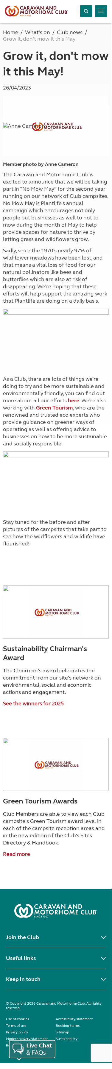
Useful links (21, 958)
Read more (16, 854)
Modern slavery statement (27, 1039)
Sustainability (66, 1039)
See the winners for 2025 (33, 703)
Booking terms (68, 1025)
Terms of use (16, 1025)
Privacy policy (17, 1032)
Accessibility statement (74, 1019)
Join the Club (22, 937)
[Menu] (101, 11)
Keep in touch (23, 979)
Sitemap (62, 1032)
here (73, 400)
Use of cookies (17, 1019)
